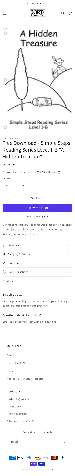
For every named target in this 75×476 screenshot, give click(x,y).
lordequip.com (32, 470)
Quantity (7, 178)
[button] (4, 13)
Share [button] (10, 281)
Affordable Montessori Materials (25, 378)
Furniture (12, 370)
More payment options (37, 216)
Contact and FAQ (16, 363)
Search (11, 355)
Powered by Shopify (46, 470)
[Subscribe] (64, 442)
